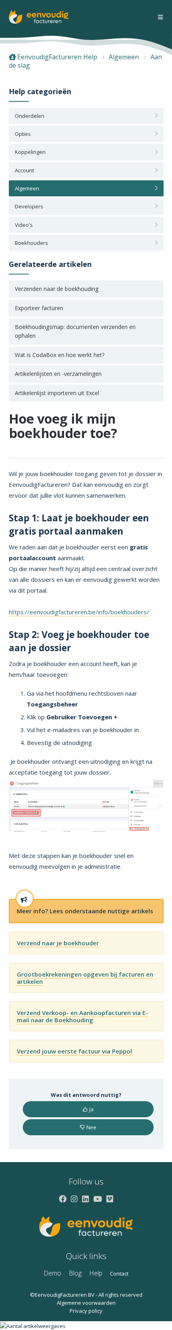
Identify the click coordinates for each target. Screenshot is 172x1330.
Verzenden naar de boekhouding (56, 289)
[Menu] (160, 17)
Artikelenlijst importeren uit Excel (57, 393)
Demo (52, 1273)
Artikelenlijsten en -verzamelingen (58, 373)
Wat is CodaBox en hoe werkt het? (59, 355)
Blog (75, 1273)
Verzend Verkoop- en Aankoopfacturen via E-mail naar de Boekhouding (82, 1016)
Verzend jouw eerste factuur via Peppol (74, 1051)
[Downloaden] (71, 677)
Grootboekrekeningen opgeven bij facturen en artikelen (85, 977)
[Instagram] (74, 1198)
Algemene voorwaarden (86, 1302)
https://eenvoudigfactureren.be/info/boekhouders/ (79, 612)
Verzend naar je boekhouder (58, 943)
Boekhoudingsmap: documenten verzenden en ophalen (75, 331)
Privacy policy (86, 1310)
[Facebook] (62, 1198)
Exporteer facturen (39, 308)
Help (95, 1273)
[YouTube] (97, 1198)
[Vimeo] (109, 1198)
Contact (119, 1273)
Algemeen (124, 56)
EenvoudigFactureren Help (57, 56)
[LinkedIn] (85, 1198)
